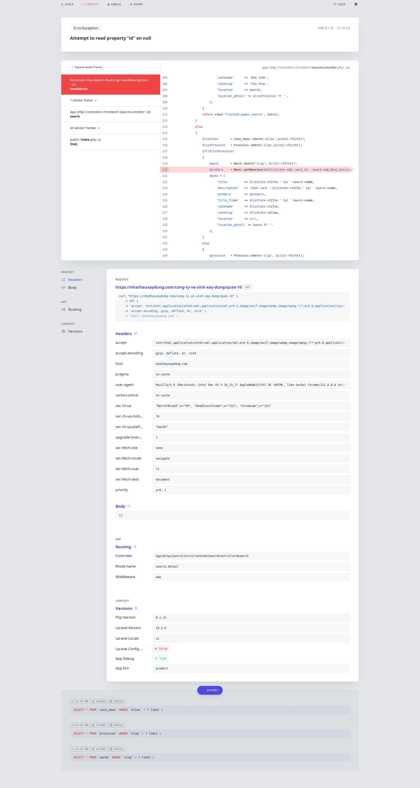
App (64, 302)
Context (68, 324)
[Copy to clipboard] (344, 296)
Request (67, 272)
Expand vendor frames (88, 67)
